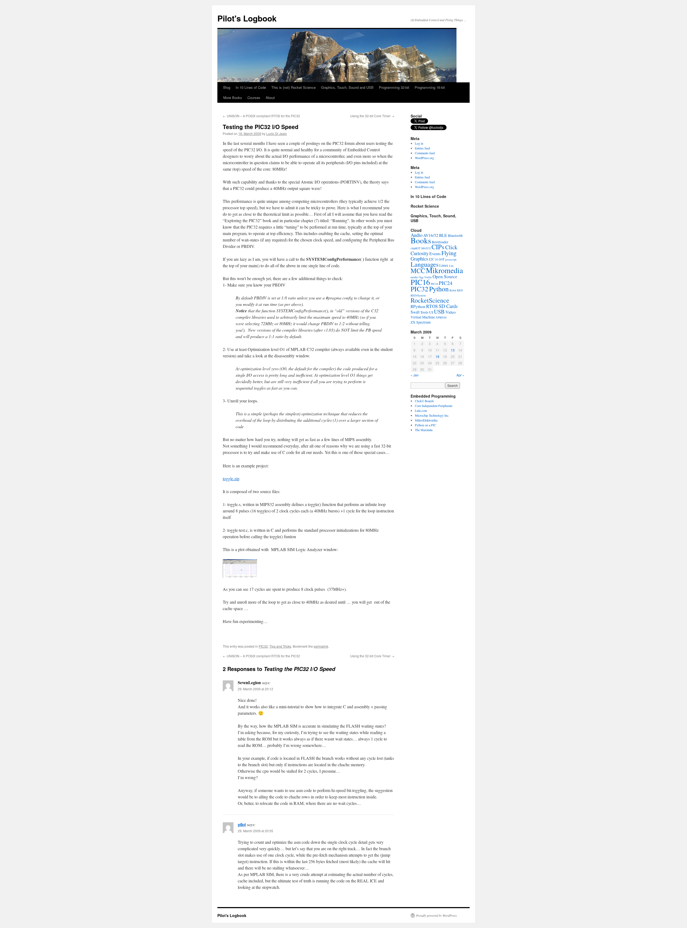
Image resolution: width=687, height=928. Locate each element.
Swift (415, 312)
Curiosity (420, 253)
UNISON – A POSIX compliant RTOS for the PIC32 (261, 115)
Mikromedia (444, 270)
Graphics (419, 258)
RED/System (418, 295)
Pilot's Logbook (247, 18)
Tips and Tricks (280, 646)
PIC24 (445, 283)
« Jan (415, 375)
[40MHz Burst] (240, 576)
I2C (431, 259)
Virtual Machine (423, 317)
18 (437, 356)
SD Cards (448, 306)
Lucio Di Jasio (276, 133)
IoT (441, 259)
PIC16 (420, 282)
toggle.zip (231, 478)
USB (439, 311)
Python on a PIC (425, 425)
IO (436, 259)
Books (421, 240)
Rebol (453, 290)
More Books (232, 97)
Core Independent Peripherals (433, 406)
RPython (418, 306)
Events (435, 253)
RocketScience (430, 300)
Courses (253, 97)
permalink (321, 646)
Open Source (445, 276)
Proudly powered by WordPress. (437, 915)
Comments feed (425, 153)
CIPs (438, 246)
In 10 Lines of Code (251, 87)
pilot (242, 824)
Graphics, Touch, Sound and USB (347, 87)
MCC (418, 270)
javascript (450, 259)
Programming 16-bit (430, 87)
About (270, 97)
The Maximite (424, 430)
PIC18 (434, 284)
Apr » (460, 375)
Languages (424, 264)
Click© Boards (424, 401)
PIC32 (263, 646)
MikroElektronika (426, 420)
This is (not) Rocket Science (293, 87)
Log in (419, 143)
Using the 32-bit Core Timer (372, 115)
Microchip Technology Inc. (432, 415)
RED (460, 290)
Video (450, 312)
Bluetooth (455, 235)
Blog (226, 87)
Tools (424, 312)
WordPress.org (424, 158)
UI (431, 312)
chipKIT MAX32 (421, 248)
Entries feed (422, 148)
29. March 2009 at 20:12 (255, 689)
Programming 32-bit (394, 87)
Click (451, 247)
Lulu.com (421, 410)
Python (439, 288)
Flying (448, 253)
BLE (443, 235)
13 (453, 350)
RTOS (432, 306)
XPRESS (441, 317)
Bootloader (440, 242)
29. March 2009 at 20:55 (255, 830)
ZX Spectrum (421, 322)
